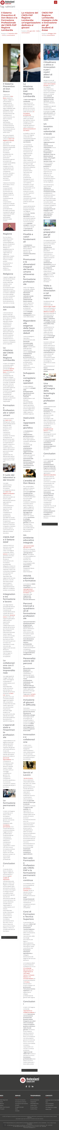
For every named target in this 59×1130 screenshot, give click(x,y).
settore (5, 554)
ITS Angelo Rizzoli (28, 971)
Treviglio (2, 1109)
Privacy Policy (33, 1107)
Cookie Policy (33, 1109)
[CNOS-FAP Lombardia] (7, 2)
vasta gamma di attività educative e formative (28, 590)
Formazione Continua (20, 1101)
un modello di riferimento (7, 877)
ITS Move (26, 982)
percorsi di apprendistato (7, 758)
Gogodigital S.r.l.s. (32, 1127)
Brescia (2, 1103)
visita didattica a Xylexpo (49, 310)
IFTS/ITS (17, 1105)
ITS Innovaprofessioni (28, 977)
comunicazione (11, 35)
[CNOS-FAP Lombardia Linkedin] (32, 1087)
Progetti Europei (19, 1107)
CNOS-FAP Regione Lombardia (8, 139)
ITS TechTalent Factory (28, 973)
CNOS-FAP (8, 420)
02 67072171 (50, 1105)
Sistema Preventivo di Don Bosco (8, 370)
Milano (1, 1105)
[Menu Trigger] (55, 2)
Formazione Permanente (21, 1103)
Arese (1, 1101)
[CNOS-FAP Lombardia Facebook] (26, 1087)
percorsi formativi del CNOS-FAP (28, 546)
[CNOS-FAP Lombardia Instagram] (29, 1087)
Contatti (17, 1110)
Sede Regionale (4, 1100)
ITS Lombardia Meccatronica (27, 969)
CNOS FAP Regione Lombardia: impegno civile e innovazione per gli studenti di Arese (50, 21)
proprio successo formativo (29, 695)
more (3, 937)
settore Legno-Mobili (49, 306)
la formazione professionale (28, 113)
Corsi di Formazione (20, 1100)
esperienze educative (50, 475)
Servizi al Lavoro (28, 778)
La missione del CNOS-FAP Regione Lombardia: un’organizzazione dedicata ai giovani (31, 20)
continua (25, 890)
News (16, 1109)
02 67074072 (50, 1103)
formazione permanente (6, 826)
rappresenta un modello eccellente (28, 1011)
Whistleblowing (34, 1103)
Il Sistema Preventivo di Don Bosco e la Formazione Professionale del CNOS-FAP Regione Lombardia (9, 21)
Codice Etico (33, 1105)
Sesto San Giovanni (5, 1107)
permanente (27, 889)
